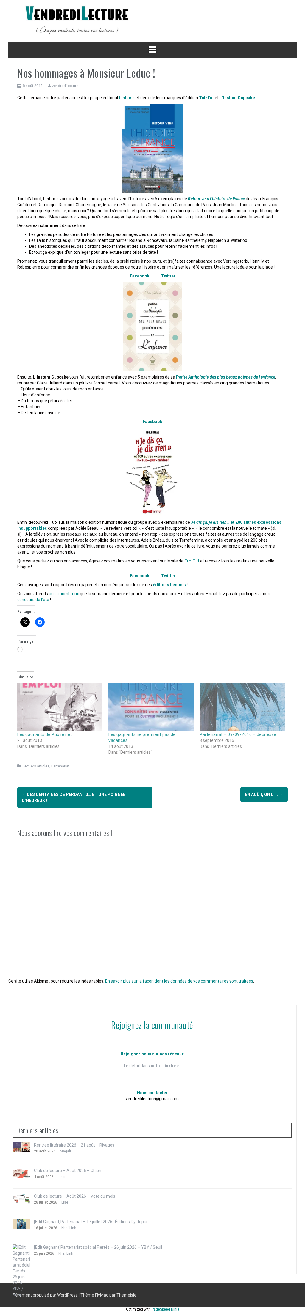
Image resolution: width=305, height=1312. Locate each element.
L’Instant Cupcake (237, 97)
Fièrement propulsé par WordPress (46, 1295)
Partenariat (60, 766)
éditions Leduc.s (169, 584)
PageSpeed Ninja (165, 1309)
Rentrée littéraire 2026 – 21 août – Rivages (74, 1145)
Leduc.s (127, 97)
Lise (61, 1177)
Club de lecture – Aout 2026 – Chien (67, 1170)
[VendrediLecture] (76, 20)
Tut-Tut (207, 97)
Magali (65, 1151)
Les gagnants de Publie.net (44, 734)
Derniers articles (35, 766)
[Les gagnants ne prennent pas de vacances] (151, 707)
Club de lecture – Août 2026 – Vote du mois (74, 1196)
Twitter (168, 276)
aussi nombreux (64, 593)
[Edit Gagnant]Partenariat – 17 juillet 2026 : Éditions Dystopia (90, 1221)
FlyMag (101, 1295)
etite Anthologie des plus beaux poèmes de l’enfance (227, 377)
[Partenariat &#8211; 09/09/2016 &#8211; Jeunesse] (242, 707)
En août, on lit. (264, 794)
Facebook (140, 276)
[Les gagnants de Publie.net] (59, 707)
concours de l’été (33, 599)
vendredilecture (65, 85)
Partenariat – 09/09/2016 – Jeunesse (238, 734)
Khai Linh (68, 1228)
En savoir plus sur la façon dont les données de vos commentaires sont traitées (179, 981)
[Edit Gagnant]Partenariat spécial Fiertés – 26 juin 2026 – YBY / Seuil (98, 1247)
